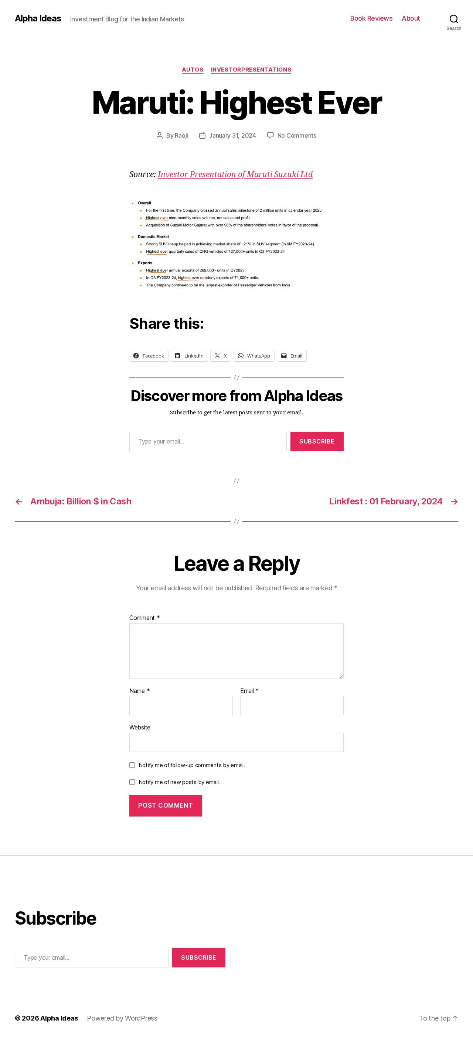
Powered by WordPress (122, 1018)
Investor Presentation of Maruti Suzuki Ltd (235, 175)
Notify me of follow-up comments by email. (192, 765)
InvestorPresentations (251, 69)
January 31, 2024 (232, 135)
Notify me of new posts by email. (179, 782)
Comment (144, 618)
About (411, 18)
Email (249, 691)
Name (139, 691)
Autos (193, 69)
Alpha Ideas (38, 18)
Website (139, 727)
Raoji (181, 135)
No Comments (297, 135)
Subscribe (317, 441)
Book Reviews (371, 18)
